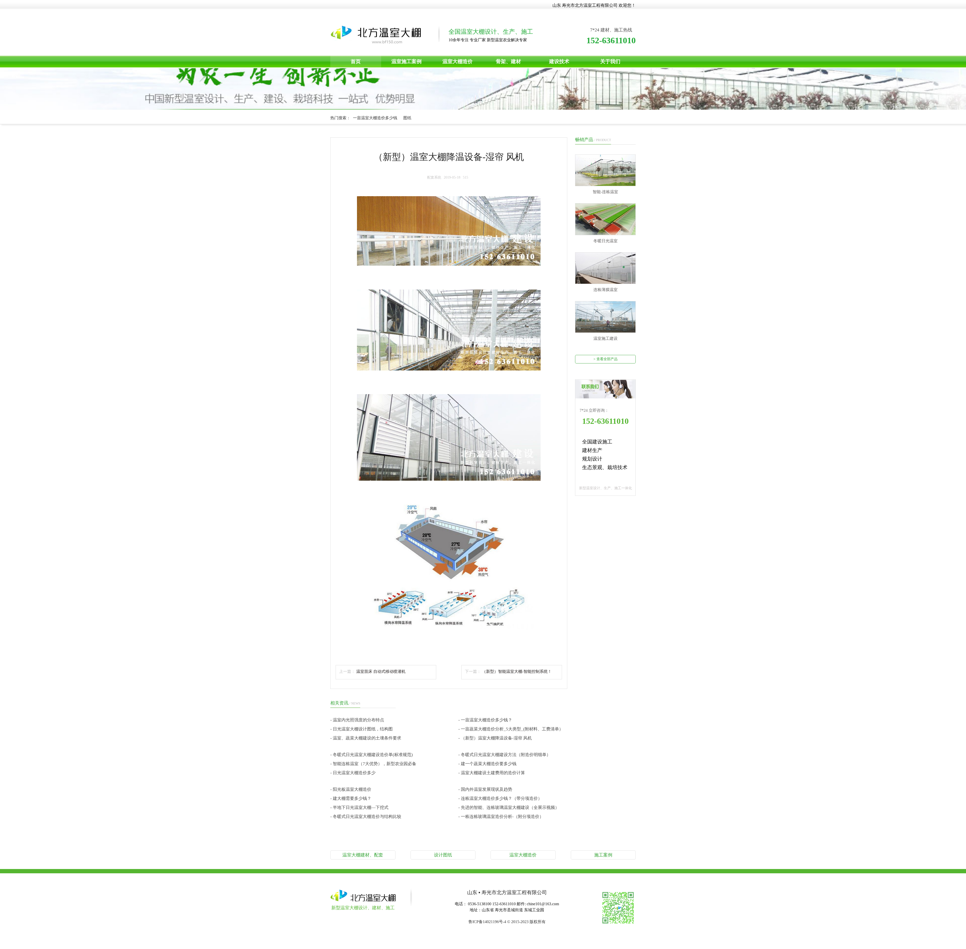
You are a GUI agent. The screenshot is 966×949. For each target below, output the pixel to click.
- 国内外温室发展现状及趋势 (485, 789)
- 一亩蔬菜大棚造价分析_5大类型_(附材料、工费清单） (510, 729)
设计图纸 (443, 854)
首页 (356, 61)
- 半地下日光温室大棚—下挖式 (359, 807)
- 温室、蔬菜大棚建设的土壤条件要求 (365, 738)
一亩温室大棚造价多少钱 (375, 118)
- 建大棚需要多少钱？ (350, 798)
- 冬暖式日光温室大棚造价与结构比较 (365, 816)
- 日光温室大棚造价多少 (353, 772)
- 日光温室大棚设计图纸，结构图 (361, 729)
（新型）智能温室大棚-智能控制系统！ (517, 671)
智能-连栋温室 (605, 192)
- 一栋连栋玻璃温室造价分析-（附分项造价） (501, 816)
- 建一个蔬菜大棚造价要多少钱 (487, 763)
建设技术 (559, 61)
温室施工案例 (406, 61)
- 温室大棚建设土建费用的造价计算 (491, 772)
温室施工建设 (605, 338)
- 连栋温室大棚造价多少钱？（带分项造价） (500, 798)
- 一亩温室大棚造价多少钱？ (485, 720)
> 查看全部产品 (605, 359)
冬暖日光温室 (605, 241)
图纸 (407, 118)
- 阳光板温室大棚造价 (350, 789)
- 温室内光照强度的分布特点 (357, 720)
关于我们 (610, 61)
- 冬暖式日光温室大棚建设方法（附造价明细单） (504, 754)
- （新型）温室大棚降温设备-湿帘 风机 (495, 738)
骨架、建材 (508, 61)
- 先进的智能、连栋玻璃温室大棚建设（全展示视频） (508, 807)
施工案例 (603, 854)
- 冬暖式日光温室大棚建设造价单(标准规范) (371, 754)
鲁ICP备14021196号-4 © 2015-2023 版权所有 (507, 922)
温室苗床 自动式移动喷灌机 (381, 671)
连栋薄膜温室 (605, 289)
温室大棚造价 (457, 61)
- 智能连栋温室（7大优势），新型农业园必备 (373, 763)
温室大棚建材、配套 (362, 854)
